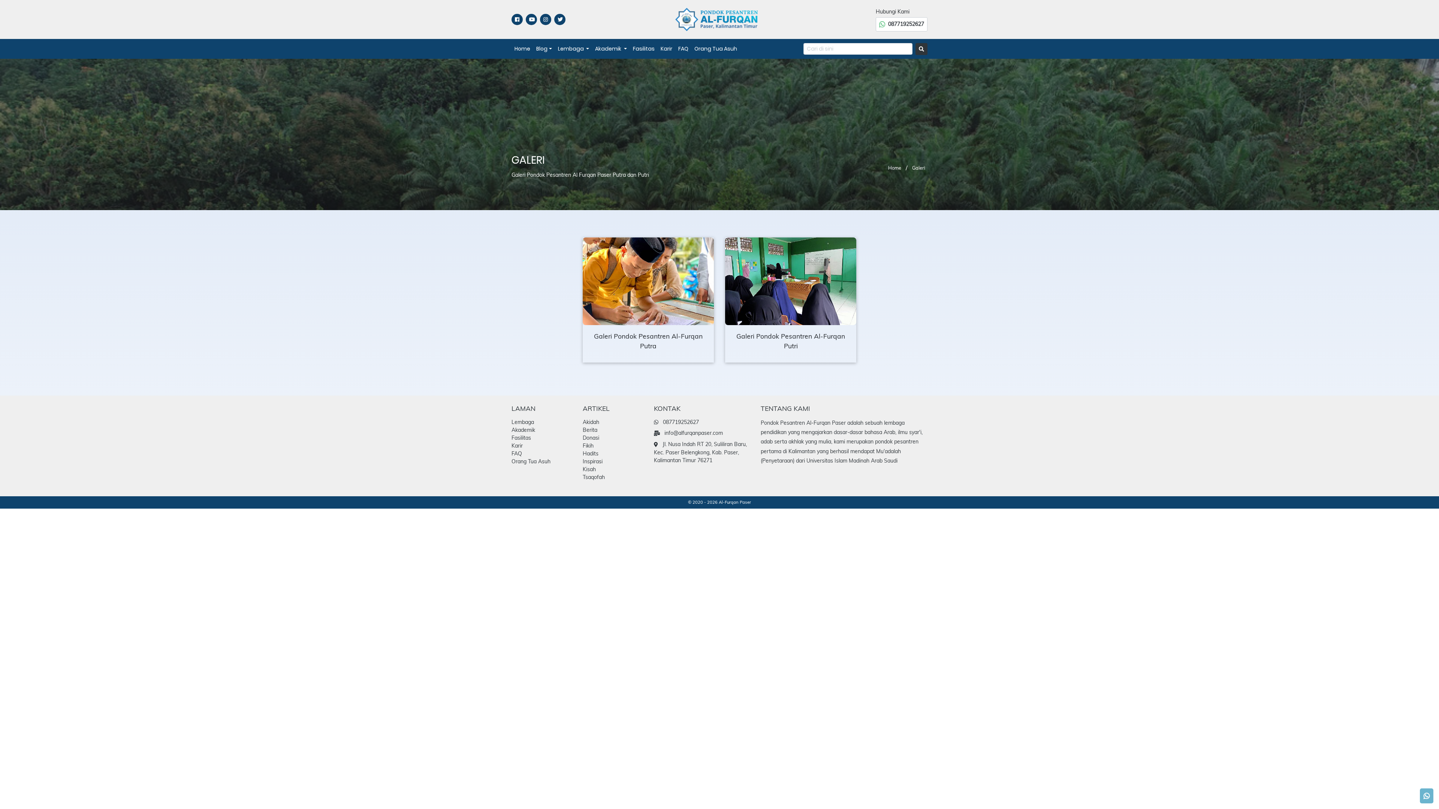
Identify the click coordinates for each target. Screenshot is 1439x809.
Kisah (589, 469)
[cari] (921, 49)
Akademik (608, 48)
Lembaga (571, 48)
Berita (590, 430)
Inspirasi (593, 461)
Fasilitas (644, 48)
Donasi (591, 437)
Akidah (591, 422)
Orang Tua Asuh (715, 48)
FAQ (683, 48)
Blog (541, 48)
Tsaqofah (594, 477)
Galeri (918, 168)
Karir (666, 48)
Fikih (588, 445)
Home (522, 48)
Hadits (590, 453)
